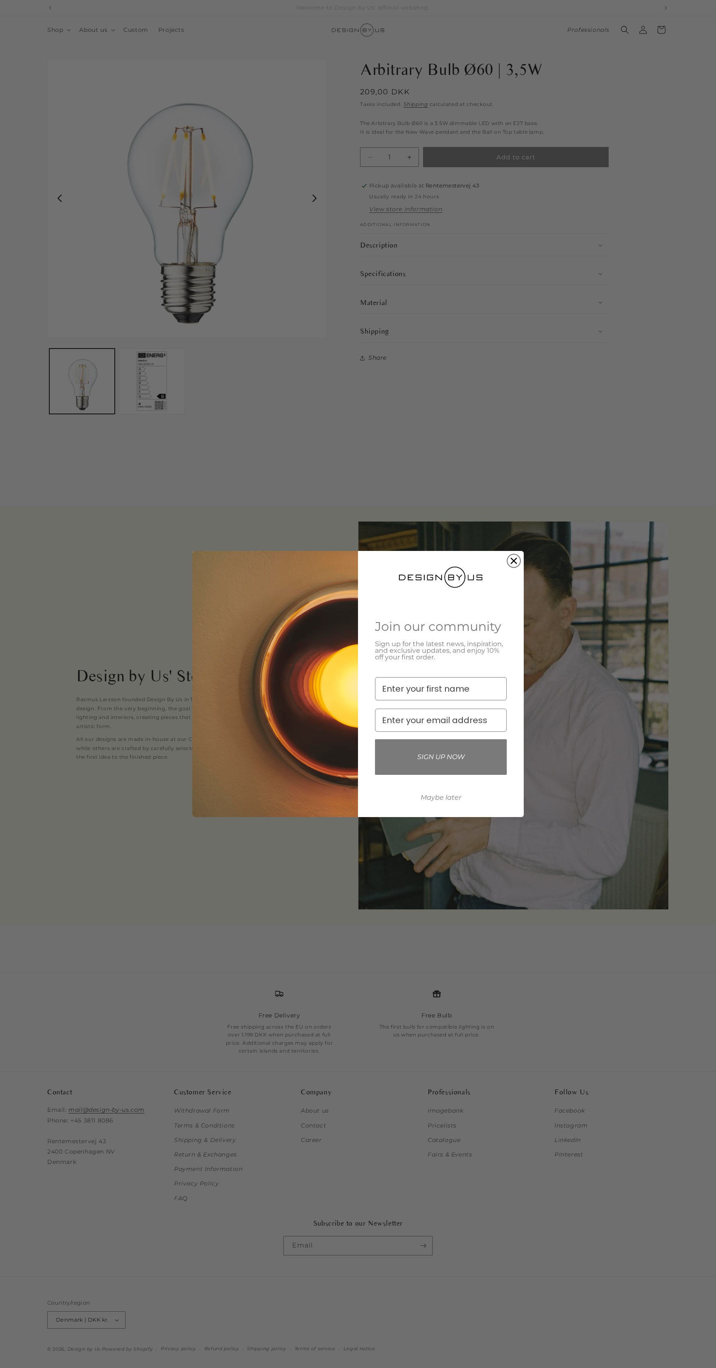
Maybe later (441, 797)
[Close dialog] (513, 560)
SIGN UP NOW (440, 757)
